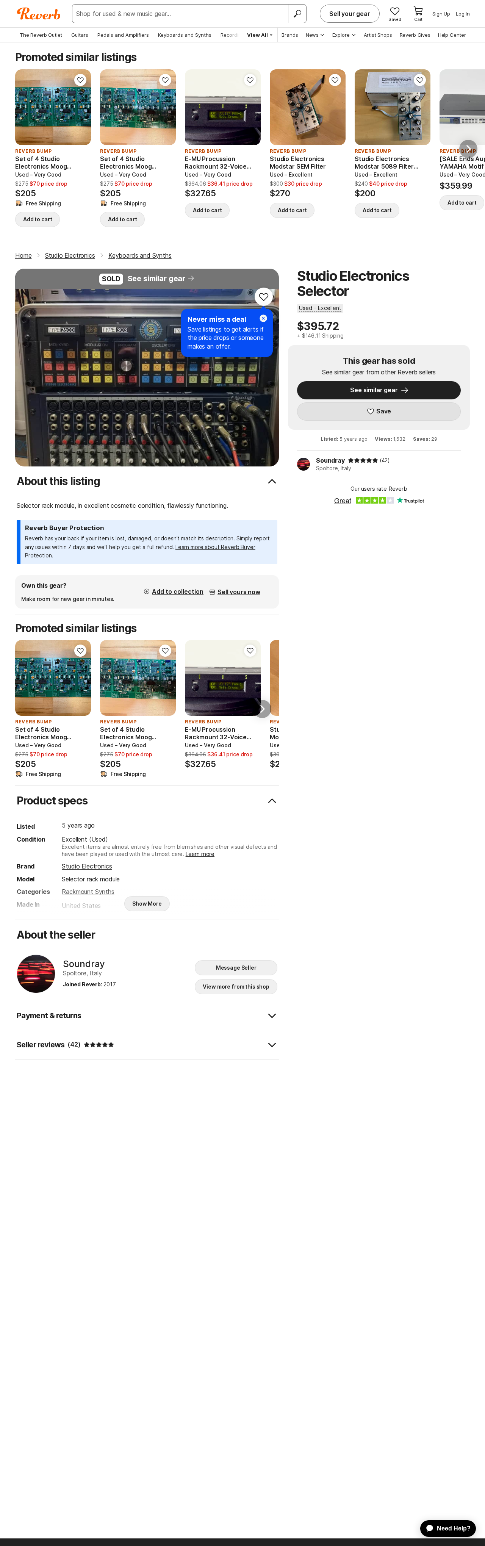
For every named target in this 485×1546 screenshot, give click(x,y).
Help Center (452, 35)
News (312, 35)
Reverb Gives (415, 35)
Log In (463, 14)
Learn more (200, 854)
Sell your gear (349, 13)
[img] (363, 460)
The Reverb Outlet (41, 35)
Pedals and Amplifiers (123, 35)
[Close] (263, 318)
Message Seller (236, 967)
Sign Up (441, 14)
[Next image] (250, 107)
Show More (147, 903)
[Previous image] (195, 107)
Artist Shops (378, 35)
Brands (290, 35)
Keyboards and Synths (184, 35)
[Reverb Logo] (39, 13)
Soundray (330, 460)
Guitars (79, 35)
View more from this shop (236, 986)
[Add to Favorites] (80, 80)
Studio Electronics (87, 866)
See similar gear (156, 278)
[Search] (297, 14)
